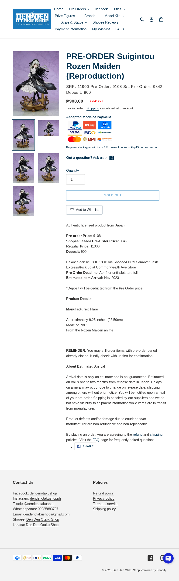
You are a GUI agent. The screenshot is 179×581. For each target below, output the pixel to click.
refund (137, 434)
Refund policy (103, 493)
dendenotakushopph (45, 498)
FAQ (96, 440)
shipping (156, 434)
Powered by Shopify (153, 570)
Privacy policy (103, 498)
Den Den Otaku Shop (42, 519)
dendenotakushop (43, 493)
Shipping (92, 108)
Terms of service (105, 504)
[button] (168, 558)
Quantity (72, 170)
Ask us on (87, 158)
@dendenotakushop (39, 504)
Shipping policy (104, 509)
